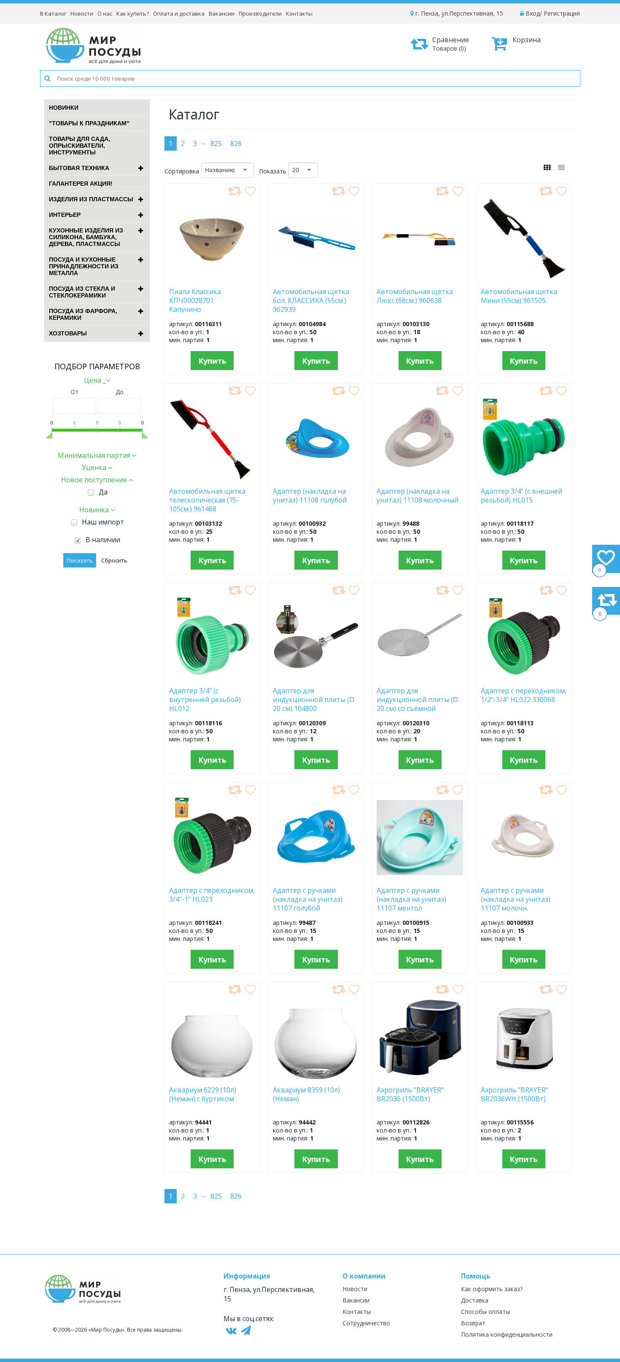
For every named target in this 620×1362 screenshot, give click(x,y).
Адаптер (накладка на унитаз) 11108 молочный (417, 496)
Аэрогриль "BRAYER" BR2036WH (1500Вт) (515, 1094)
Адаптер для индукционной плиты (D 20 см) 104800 (313, 699)
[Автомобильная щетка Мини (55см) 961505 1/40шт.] (524, 278)
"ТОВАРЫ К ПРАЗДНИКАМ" (89, 123)
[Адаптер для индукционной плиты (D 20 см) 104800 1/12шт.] (316, 677)
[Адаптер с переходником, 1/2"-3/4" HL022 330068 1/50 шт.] (524, 677)
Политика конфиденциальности (507, 1334)
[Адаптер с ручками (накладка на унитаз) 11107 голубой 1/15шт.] (316, 877)
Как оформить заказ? (492, 1289)
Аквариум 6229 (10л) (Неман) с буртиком (206, 1094)
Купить (212, 361)
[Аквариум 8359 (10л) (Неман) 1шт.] (316, 1076)
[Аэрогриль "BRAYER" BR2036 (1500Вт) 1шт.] (420, 1076)
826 (236, 143)
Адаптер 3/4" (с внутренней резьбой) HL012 (205, 699)
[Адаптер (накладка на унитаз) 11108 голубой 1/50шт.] (316, 478)
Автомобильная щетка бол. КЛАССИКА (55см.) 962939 (311, 300)
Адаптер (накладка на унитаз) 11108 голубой (310, 496)
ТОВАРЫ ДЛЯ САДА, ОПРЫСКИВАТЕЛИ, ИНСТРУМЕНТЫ (79, 145)
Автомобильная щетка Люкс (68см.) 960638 (415, 296)
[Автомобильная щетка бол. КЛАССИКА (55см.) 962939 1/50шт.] (316, 278)
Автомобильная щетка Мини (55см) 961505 (522, 296)
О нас (104, 13)
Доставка (474, 1300)
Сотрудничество (366, 1323)
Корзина (526, 39)
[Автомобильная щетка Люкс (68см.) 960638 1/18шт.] (420, 278)
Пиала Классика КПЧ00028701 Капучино (195, 300)
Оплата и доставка (179, 13)
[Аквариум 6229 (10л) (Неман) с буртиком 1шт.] (212, 1076)
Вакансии (222, 13)
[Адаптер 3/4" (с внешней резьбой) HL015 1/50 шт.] (524, 478)
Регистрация (562, 13)
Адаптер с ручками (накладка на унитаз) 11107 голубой (307, 898)
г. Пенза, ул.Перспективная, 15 (458, 13)
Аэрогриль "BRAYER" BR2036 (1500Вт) (410, 1094)
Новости (81, 13)
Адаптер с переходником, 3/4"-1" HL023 (212, 895)
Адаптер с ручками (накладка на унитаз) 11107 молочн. (515, 898)
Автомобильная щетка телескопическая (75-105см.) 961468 (207, 499)
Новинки (63, 107)
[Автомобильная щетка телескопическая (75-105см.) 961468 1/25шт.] (212, 478)
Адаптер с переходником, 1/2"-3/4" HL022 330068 (523, 695)
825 (216, 143)
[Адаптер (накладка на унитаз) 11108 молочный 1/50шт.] (420, 478)
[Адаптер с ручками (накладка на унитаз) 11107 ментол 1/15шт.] (420, 877)
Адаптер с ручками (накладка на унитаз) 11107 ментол (411, 898)
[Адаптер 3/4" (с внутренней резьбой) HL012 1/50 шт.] (212, 677)
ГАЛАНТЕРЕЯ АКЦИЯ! (81, 183)
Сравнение (450, 43)
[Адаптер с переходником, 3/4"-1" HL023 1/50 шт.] (213, 877)
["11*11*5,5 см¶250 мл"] (212, 278)
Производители (260, 13)
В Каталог (53, 13)
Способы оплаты (485, 1312)
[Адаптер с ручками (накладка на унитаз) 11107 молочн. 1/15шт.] (524, 877)
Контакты (299, 13)
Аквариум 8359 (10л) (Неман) (306, 1094)
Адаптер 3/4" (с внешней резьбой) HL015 (521, 496)
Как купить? (132, 13)
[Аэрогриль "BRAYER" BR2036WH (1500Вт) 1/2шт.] (523, 1076)
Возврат (473, 1323)
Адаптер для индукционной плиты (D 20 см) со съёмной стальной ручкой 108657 (417, 699)
